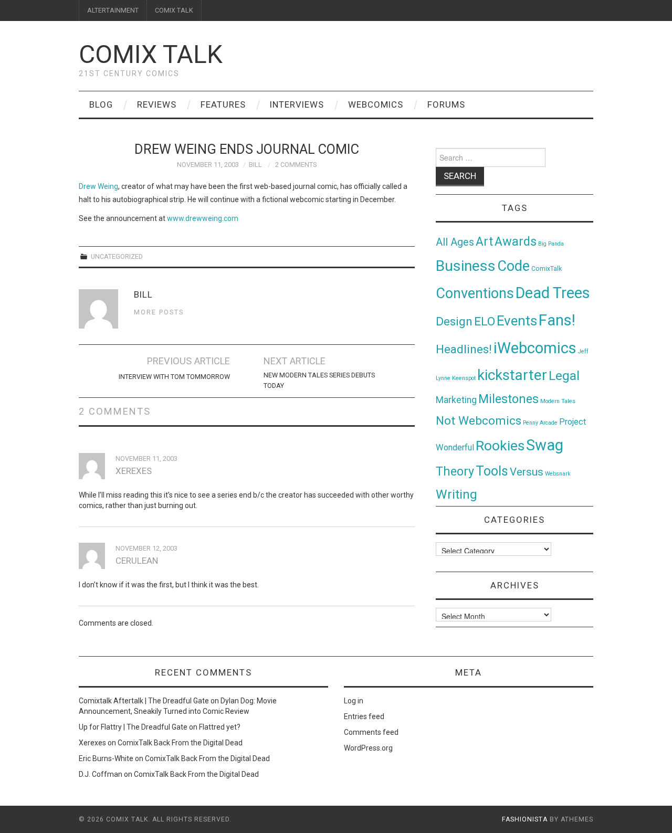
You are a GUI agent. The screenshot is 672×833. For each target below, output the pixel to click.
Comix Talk (151, 54)
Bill (255, 164)
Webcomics (375, 104)
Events (517, 321)
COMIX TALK (174, 10)
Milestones (508, 399)
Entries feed (364, 716)
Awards (516, 241)
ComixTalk (546, 268)
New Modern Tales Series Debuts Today (319, 380)
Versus (526, 472)
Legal (564, 375)
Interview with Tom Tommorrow (174, 377)
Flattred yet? (219, 727)
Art (484, 242)
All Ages (455, 242)
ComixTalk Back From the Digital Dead (180, 743)
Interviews (297, 104)
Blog (101, 104)
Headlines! (464, 349)
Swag (544, 445)
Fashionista (525, 819)
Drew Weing (98, 186)
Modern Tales (557, 401)
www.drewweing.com (202, 218)
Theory (455, 471)
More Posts (159, 312)
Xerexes (92, 743)
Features (223, 104)
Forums (446, 104)
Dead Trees (553, 293)
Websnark (558, 473)
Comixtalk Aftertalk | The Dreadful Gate (144, 701)
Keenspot (464, 378)
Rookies (500, 445)
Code (513, 266)
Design (454, 321)
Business (466, 266)
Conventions (475, 293)
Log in (353, 701)
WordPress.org (368, 748)
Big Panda (551, 243)
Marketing (456, 400)
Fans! (557, 320)
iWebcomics (535, 348)
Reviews (156, 104)
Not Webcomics (478, 421)
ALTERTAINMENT (113, 10)
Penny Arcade (540, 422)
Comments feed (371, 732)
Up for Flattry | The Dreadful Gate (133, 727)
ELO (484, 321)
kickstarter (512, 375)
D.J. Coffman (100, 774)
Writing (456, 494)
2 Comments (296, 164)
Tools (492, 471)
